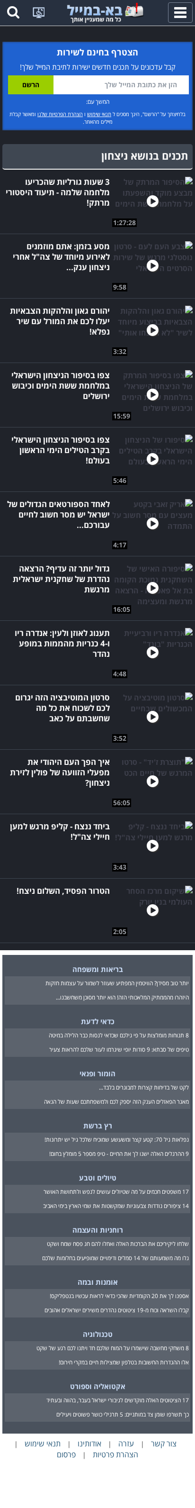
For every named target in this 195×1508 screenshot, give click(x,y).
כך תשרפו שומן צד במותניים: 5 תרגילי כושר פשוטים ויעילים (122, 1414)
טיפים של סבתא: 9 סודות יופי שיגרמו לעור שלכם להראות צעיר (119, 1049)
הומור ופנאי (97, 1073)
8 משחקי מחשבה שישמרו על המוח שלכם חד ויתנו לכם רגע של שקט (112, 1348)
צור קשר (164, 1443)
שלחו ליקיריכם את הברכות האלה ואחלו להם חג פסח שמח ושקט (118, 1244)
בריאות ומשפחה (97, 969)
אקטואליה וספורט (97, 1386)
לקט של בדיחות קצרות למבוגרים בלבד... (144, 1087)
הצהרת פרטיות (115, 1454)
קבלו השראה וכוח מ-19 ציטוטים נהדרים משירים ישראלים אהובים (116, 1310)
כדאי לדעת (98, 1021)
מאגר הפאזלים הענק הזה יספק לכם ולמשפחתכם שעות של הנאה (116, 1102)
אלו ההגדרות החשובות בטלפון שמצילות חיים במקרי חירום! (124, 1362)
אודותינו (89, 1443)
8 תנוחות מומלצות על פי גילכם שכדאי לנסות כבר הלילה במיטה (119, 1035)
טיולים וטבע (97, 1177)
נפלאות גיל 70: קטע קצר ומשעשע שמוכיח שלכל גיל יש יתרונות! (116, 1140)
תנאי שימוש (99, 114)
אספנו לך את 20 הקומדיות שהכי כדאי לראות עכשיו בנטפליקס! (119, 1296)
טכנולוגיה (98, 1334)
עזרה (126, 1443)
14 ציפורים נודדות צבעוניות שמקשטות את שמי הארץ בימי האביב (116, 1206)
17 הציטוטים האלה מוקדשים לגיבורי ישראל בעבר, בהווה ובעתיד (117, 1400)
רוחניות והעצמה (97, 1230)
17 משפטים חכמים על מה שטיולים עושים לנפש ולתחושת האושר (116, 1192)
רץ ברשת (97, 1125)
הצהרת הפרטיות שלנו (60, 114)
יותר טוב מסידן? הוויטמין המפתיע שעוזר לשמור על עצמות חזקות (117, 983)
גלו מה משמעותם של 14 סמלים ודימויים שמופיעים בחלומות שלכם (115, 1258)
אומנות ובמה (98, 1282)
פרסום (66, 1454)
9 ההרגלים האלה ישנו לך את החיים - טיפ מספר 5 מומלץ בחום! (119, 1154)
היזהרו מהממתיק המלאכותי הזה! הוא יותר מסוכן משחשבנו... (122, 997)
